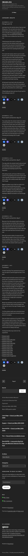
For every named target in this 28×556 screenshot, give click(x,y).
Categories (5, 463)
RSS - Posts (6, 497)
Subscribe (6, 487)
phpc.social (21, 511)
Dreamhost (10, 507)
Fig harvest (5, 403)
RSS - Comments (7, 501)
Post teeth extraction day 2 (11, 218)
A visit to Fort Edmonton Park (9, 400)
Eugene (4, 423)
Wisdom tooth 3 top (7, 352)
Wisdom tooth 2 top (7, 346)
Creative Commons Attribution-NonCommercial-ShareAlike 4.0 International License (13, 535)
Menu (14, 12)
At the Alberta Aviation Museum (10, 397)
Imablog (7, 2)
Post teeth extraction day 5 (11, 160)
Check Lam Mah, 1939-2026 (9, 406)
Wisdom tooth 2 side (7, 345)
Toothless (5, 267)
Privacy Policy (5, 552)
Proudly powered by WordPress (17, 552)
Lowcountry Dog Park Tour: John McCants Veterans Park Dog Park (13, 443)
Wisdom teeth (5, 336)
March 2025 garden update (9, 409)
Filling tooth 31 (7, 24)
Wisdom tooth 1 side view (8, 339)
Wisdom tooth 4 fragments (9, 355)
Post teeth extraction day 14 (11, 117)
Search (4, 387)
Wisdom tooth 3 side (7, 350)
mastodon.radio (12, 511)
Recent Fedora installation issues (15, 436)
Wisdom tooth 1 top (7, 341)
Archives (4, 454)
